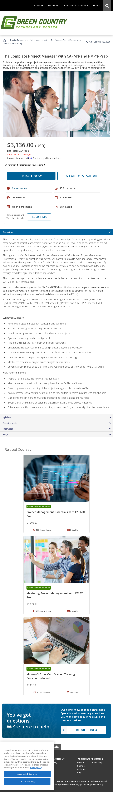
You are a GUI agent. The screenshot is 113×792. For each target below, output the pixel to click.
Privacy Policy (97, 784)
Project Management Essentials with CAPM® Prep (55, 514)
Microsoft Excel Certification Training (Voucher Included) (50, 676)
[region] (27, 766)
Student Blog (96, 762)
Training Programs (17, 40)
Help (79, 772)
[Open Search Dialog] (107, 5)
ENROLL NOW (31, 175)
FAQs (5, 434)
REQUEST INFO (39, 217)
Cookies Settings (27, 781)
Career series (19, 188)
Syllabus (7, 417)
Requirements (10, 422)
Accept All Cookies (27, 774)
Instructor (8, 428)
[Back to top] (56, 758)
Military (80, 762)
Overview (8, 231)
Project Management (38, 40)
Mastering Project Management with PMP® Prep (54, 595)
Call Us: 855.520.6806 (98, 41)
